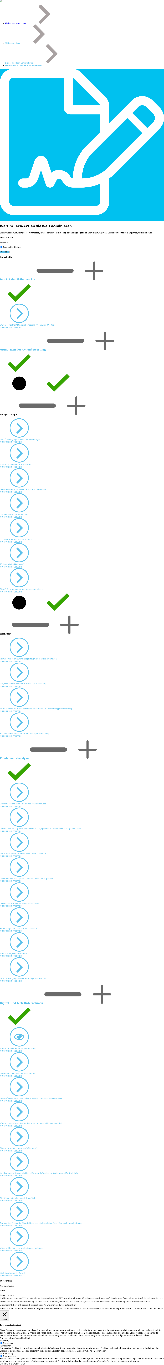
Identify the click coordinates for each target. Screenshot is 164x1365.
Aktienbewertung (12, 43)
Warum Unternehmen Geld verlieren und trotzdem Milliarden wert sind (31, 1123)
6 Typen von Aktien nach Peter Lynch (16, 539)
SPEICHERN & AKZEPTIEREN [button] (12, 1363)
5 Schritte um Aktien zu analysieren (15, 464)
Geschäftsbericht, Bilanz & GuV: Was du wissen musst (23, 803)
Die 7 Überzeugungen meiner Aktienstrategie (20, 439)
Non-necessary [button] (6, 1353)
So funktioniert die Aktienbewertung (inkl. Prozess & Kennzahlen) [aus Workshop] (36, 708)
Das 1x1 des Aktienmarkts (18, 279)
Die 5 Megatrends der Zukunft (12, 1273)
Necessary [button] (4, 1340)
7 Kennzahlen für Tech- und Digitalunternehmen (21, 1248)
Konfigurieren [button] (141, 1308)
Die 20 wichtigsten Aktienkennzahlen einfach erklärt (23, 853)
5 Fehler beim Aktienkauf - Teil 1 (14, 514)
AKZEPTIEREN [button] (156, 1308)
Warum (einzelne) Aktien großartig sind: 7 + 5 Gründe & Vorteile (27, 324)
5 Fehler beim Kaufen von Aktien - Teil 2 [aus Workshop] (24, 733)
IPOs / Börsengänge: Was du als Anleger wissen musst (23, 978)
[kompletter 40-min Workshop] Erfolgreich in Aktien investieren (28, 658)
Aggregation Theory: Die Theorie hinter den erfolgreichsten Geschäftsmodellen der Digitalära (41, 1223)
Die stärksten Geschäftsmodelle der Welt (18, 1198)
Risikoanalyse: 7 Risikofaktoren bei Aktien (18, 928)
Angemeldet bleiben (12, 247)
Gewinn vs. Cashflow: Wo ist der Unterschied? (19, 903)
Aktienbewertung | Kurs (15, 23)
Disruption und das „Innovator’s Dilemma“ (18, 1148)
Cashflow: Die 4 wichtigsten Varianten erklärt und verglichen (26, 878)
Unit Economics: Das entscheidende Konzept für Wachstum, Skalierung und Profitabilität (39, 1173)
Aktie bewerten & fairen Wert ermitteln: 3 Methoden (23, 489)
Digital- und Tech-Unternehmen (19, 62)
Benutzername (6, 237)
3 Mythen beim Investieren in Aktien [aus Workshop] (23, 683)
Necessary (8, 1343)
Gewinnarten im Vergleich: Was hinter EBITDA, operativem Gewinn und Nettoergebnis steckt (40, 828)
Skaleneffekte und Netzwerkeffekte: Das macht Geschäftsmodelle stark (31, 1098)
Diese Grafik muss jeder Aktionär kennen (17, 1073)
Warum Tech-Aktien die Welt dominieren (17, 1048)
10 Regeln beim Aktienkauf (12, 564)
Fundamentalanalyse (14, 758)
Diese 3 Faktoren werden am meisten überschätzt (21, 589)
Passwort (4, 242)
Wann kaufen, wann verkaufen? (13, 953)
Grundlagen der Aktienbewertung (23, 349)
